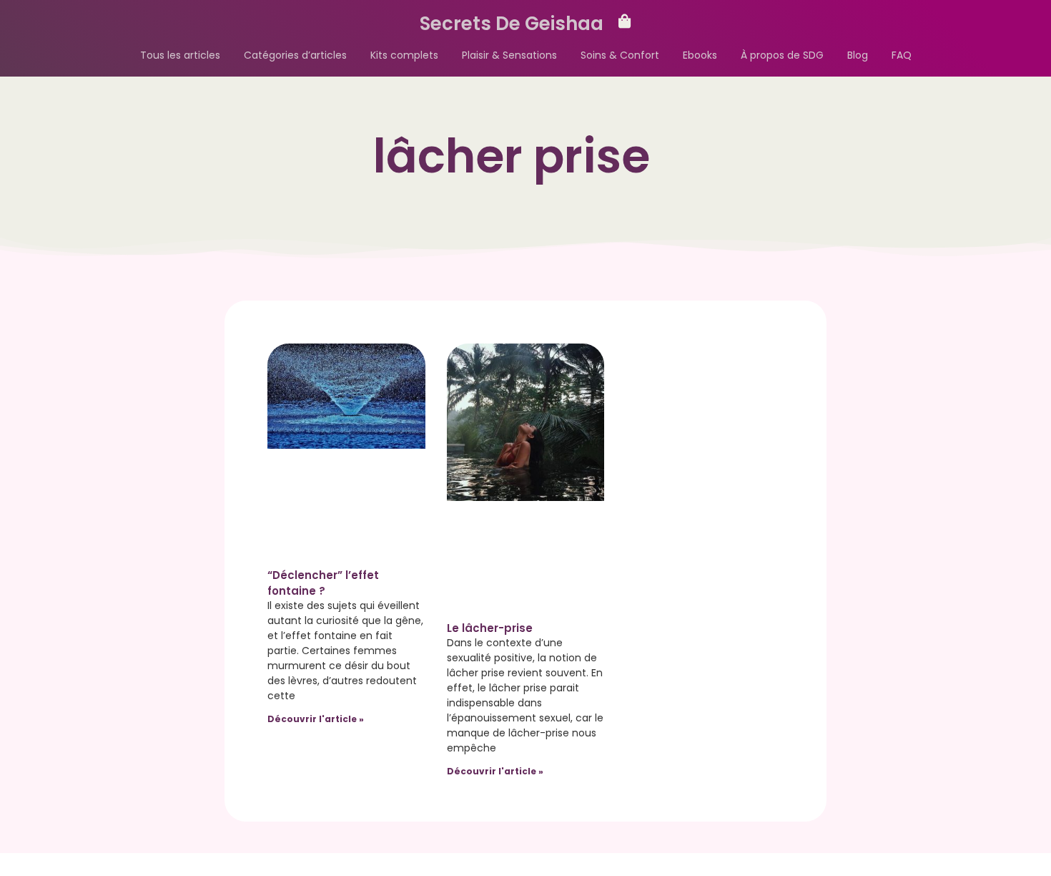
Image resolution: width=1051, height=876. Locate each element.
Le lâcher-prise (490, 628)
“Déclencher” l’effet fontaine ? (323, 583)
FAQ (902, 55)
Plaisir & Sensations (509, 55)
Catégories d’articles (295, 55)
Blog (857, 55)
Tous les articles (180, 55)
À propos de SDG (782, 55)
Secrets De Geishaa (511, 23)
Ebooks (700, 55)
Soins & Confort (620, 55)
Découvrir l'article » (315, 719)
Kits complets (404, 55)
